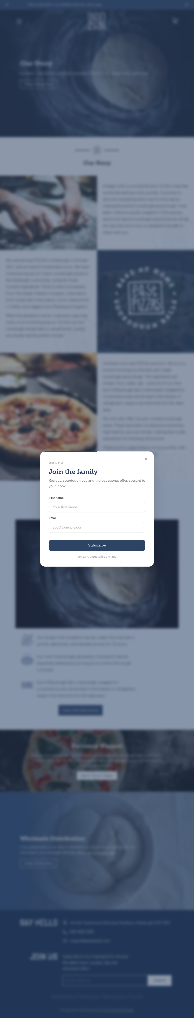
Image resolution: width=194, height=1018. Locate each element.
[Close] (146, 459)
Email (53, 518)
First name (56, 498)
